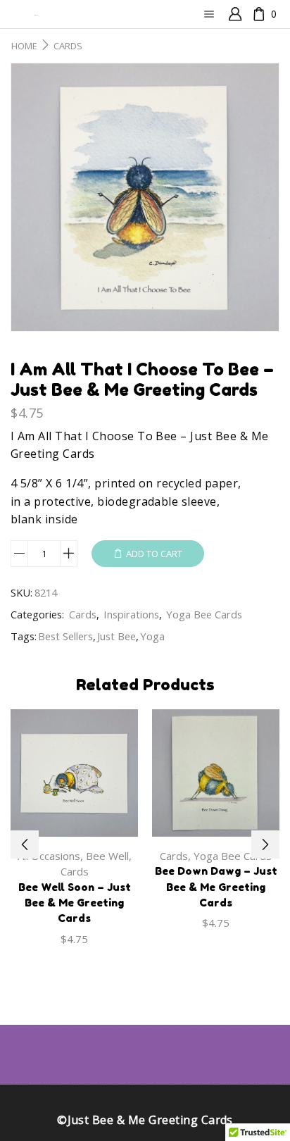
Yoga (152, 636)
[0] (253, 14)
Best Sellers (65, 636)
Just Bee (116, 636)
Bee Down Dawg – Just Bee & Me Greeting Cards (216, 886)
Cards (67, 46)
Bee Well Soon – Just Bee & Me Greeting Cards (74, 902)
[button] (25, 844)
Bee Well (107, 856)
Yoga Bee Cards (204, 614)
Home (24, 46)
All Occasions (49, 856)
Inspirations (131, 614)
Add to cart (154, 553)
